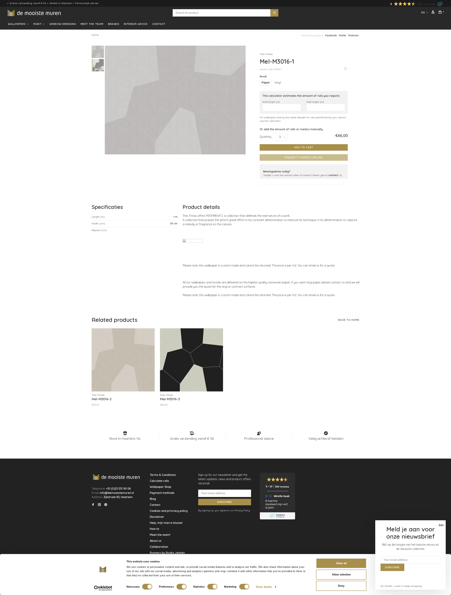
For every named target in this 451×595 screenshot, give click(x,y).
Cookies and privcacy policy (169, 511)
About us (155, 540)
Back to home (348, 319)
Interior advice (136, 24)
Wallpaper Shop (160, 487)
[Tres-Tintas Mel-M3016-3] (191, 359)
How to (154, 528)
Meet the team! (92, 24)
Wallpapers (16, 24)
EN (423, 12)
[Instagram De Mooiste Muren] (99, 505)
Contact (158, 24)
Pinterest (353, 35)
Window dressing (63, 24)
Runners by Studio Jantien (167, 552)
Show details (264, 586)
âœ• (441, 525)
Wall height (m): (315, 101)
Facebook (331, 35)
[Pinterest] (105, 505)
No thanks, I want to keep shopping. (401, 586)
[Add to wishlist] (345, 69)
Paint (37, 24)
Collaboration (159, 546)
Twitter (343, 35)
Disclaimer (157, 517)
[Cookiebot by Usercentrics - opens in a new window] (103, 588)
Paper (266, 82)
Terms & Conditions (163, 475)
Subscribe (224, 502)
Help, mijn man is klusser (166, 523)
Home (95, 34)
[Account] (433, 12)
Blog (153, 499)
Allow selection (341, 574)
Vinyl (277, 82)
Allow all (341, 563)
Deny (341, 585)
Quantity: (266, 136)
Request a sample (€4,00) (304, 157)
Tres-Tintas (266, 54)
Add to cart (303, 147)
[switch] (182, 586)
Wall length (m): (271, 101)
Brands (113, 24)
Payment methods (162, 493)
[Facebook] (93, 505)
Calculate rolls (159, 481)
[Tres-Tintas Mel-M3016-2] (123, 359)
